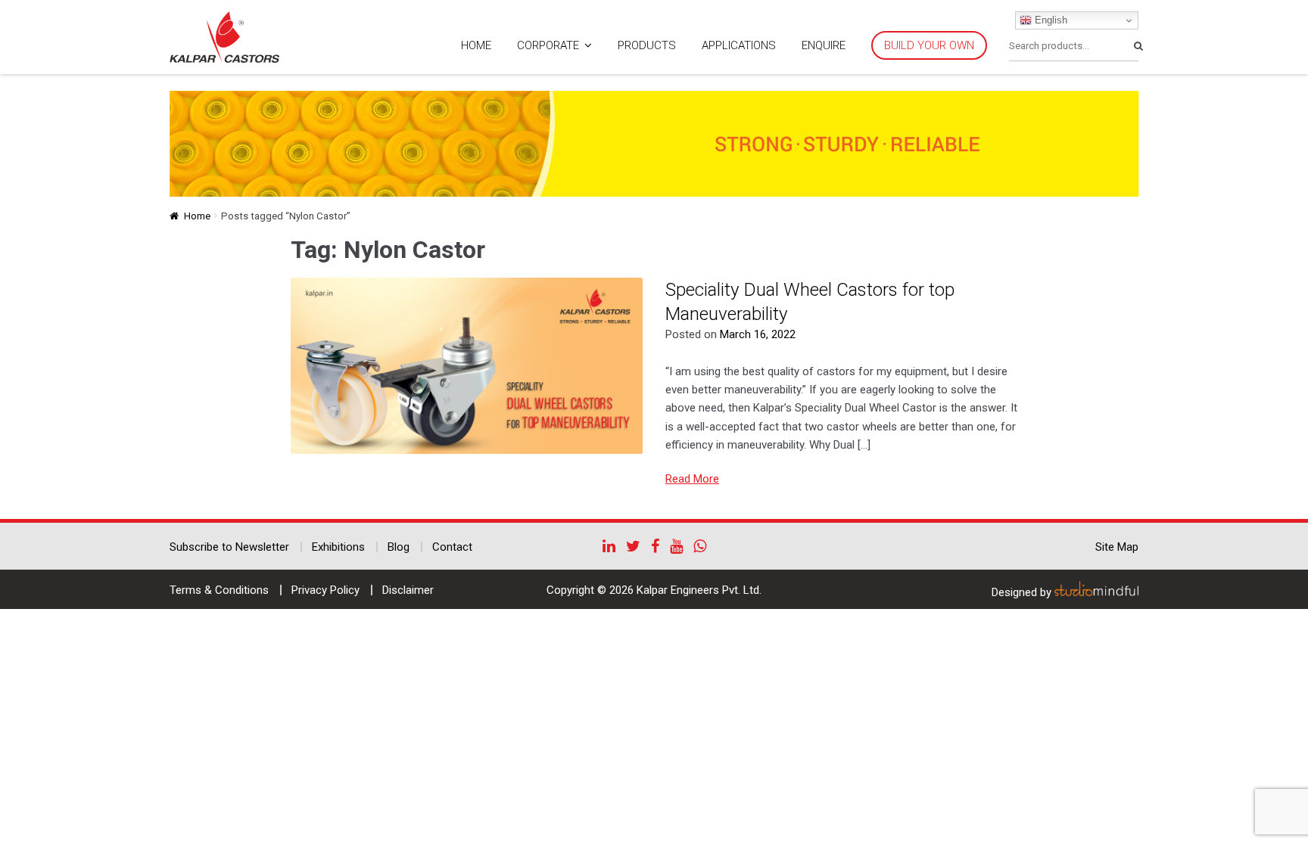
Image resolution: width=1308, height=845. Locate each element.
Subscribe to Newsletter (229, 547)
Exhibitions (338, 547)
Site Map (1116, 547)
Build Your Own (929, 45)
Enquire (824, 45)
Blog (399, 547)
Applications (739, 45)
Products (647, 45)
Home (476, 45)
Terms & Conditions (219, 590)
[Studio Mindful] (1096, 592)
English (1049, 20)
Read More (692, 479)
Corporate (548, 45)
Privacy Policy (325, 590)
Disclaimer (408, 590)
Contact (452, 547)
